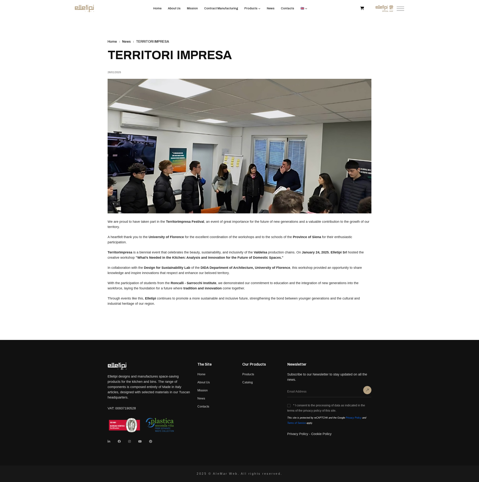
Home (157, 8)
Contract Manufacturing (221, 8)
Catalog (247, 382)
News (270, 8)
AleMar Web (225, 473)
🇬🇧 (302, 8)
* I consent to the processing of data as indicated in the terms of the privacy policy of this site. (326, 408)
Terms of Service (296, 423)
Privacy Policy (353, 417)
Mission (192, 8)
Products (250, 8)
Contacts (287, 8)
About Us (174, 8)
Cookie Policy (321, 434)
